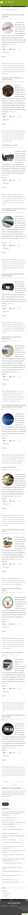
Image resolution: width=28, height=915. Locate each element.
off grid (22, 67)
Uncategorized (7, 63)
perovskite (18, 399)
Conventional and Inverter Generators (10, 882)
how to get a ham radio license (14, 584)
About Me (4, 891)
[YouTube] (15, 903)
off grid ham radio (18, 69)
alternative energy (18, 63)
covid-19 (11, 264)
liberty (17, 773)
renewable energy (14, 401)
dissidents (11, 771)
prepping (17, 71)
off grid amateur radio (8, 69)
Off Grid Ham (9, 2)
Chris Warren (5, 18)
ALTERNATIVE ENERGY (9, 131)
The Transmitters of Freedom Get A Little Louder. (13, 716)
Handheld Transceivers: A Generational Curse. (12, 829)
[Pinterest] (18, 903)
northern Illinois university (9, 397)
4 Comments (21, 81)
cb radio (8, 198)
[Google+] (12, 903)
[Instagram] (16, 903)
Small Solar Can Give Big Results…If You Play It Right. (13, 78)
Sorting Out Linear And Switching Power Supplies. (12, 274)
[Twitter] (8, 903)
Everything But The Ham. (10, 145)
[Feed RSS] (19, 903)
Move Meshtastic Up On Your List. (9, 817)
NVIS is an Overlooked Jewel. (8, 826)
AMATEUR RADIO (8, 194)
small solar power (9, 139)
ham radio (17, 67)
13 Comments (21, 18)
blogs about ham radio (8, 67)
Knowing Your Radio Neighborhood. (10, 833)
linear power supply (16, 327)
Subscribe (5, 804)
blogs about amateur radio (17, 65)
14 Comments (22, 277)
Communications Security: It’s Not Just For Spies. (13, 854)
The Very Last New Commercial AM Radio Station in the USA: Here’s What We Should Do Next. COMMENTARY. (13, 813)
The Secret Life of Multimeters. (9, 839)
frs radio (12, 198)
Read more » (13, 44)
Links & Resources (6, 893)
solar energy (17, 139)
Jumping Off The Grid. (9, 467)
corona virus (5, 264)
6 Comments (21, 147)
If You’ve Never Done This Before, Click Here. (12, 842)
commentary (9, 582)
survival (22, 71)
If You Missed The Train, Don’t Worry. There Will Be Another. (14, 209)
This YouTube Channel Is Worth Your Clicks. (11, 863)
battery (15, 705)
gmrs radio (18, 198)
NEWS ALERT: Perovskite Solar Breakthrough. (11, 337)
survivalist (5, 73)
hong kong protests (10, 773)
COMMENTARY (8, 259)
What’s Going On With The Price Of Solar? (11, 875)
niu (21, 395)
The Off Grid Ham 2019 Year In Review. (11, 589)
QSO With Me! (5, 896)
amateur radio (6, 65)
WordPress (25, 911)
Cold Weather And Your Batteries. (12, 652)
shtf (18, 523)
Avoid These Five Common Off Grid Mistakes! (13, 15)
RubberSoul (23, 906)
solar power (9, 141)
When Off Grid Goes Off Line (8, 820)
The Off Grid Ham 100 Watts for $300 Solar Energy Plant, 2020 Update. (13, 406)
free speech (18, 771)
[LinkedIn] (13, 903)
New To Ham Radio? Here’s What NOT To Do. (12, 871)
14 (11, 784)
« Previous (6, 781)
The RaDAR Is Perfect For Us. (8, 879)
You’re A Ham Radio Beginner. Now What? (13, 530)
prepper (12, 71)
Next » (15, 784)
